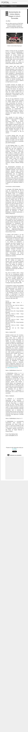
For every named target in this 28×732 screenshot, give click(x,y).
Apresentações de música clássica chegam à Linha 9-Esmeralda (15, 15)
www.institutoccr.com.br (12, 367)
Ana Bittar (14, 449)
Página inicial (14, 6)
